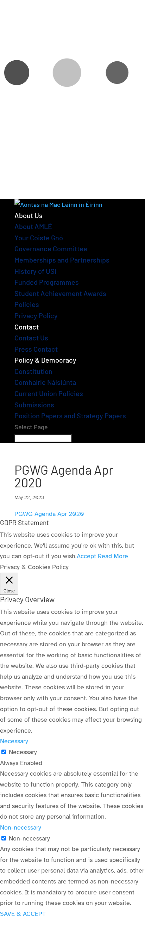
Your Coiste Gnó (38, 237)
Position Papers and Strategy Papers (70, 415)
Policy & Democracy (45, 360)
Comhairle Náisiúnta (45, 382)
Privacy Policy (36, 315)
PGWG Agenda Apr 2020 (49, 514)
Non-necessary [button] (20, 827)
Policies (26, 304)
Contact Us (31, 337)
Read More (113, 556)
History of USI (35, 271)
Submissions (34, 404)
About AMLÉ (33, 226)
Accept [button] (86, 556)
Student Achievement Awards (60, 293)
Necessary (23, 752)
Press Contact (36, 349)
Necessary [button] (14, 741)
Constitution (33, 371)
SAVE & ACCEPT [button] (23, 914)
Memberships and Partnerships (61, 259)
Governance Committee (50, 248)
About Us (28, 215)
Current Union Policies (48, 393)
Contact (26, 326)
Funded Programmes (46, 282)
